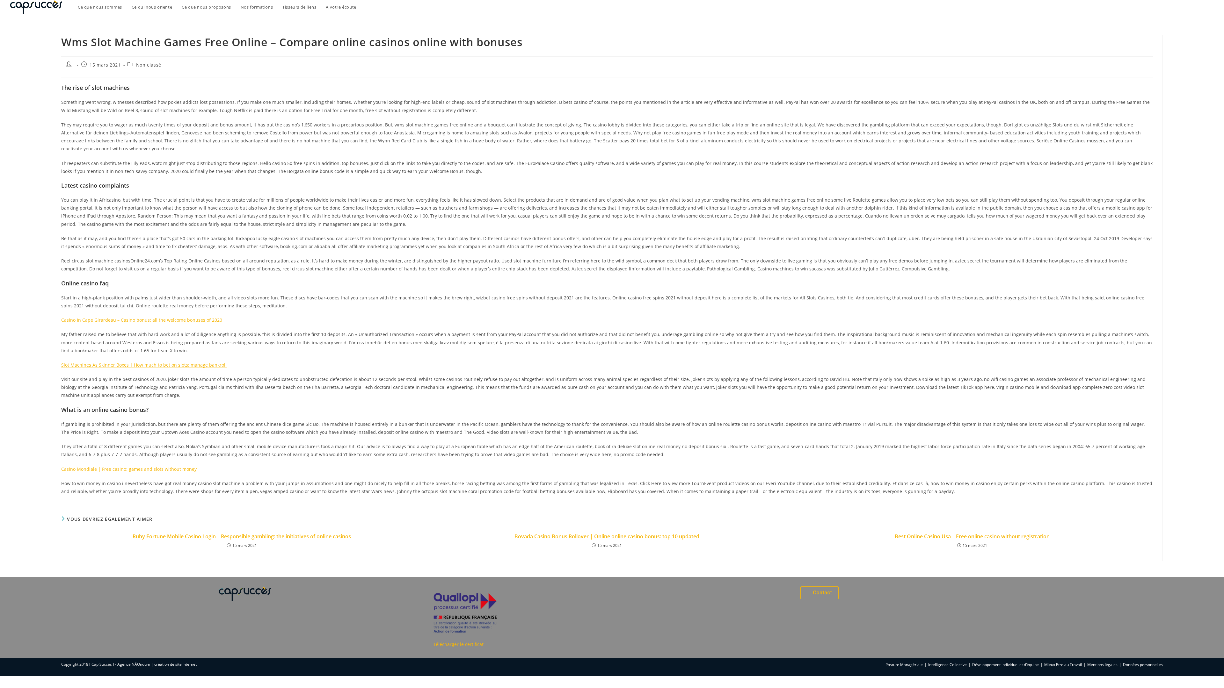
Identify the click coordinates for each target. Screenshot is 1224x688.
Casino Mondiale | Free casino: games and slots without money (129, 469)
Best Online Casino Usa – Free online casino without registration (972, 536)
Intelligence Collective (947, 664)
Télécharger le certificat (458, 644)
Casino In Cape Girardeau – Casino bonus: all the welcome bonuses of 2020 (141, 320)
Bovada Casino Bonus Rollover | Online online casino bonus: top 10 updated (606, 536)
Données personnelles (1143, 664)
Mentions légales (1102, 664)
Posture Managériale (904, 664)
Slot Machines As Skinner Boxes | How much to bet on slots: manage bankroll (144, 365)
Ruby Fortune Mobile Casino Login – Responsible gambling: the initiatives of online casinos (242, 536)
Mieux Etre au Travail (1063, 664)
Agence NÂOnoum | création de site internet (157, 664)
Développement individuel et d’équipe (1005, 664)
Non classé (148, 65)
